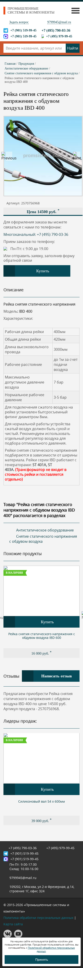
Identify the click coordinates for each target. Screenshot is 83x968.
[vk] (7, 937)
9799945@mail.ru (59, 22)
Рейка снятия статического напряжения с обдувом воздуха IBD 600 (41, 636)
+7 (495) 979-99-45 (59, 36)
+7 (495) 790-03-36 (56, 30)
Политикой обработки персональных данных (51, 949)
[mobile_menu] (74, 10)
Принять (41, 959)
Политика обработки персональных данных (38, 917)
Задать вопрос (19, 22)
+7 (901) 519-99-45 (23, 30)
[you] (18, 937)
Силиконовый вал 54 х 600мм (41, 801)
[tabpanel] (41, 612)
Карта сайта (13, 924)
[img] (41, 591)
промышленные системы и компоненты (31, 10)
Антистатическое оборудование (45, 530)
